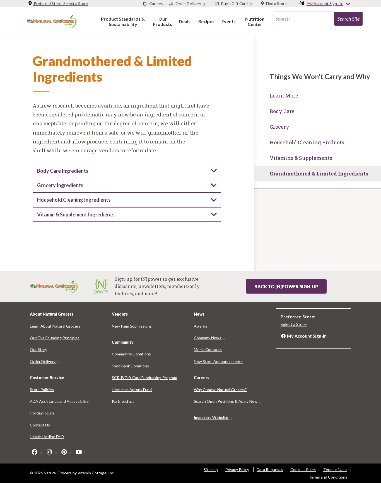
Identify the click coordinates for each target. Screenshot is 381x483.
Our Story (38, 349)
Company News (208, 337)
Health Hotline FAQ (47, 436)
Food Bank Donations (130, 366)
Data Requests (270, 469)
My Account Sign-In (325, 3)
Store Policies (42, 389)
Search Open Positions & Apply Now (226, 401)
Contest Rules (303, 469)
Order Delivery (43, 361)
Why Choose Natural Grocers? (220, 389)
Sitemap (211, 469)
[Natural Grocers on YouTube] (81, 452)
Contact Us (40, 425)
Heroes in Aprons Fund (132, 389)
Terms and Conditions (328, 477)
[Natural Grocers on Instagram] (52, 452)
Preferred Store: (60, 3)
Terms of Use (335, 469)
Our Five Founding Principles (54, 337)
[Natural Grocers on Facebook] (37, 452)
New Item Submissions (132, 326)
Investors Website (211, 417)
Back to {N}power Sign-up (286, 286)
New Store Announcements (218, 361)
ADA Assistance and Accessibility (59, 401)
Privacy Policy (237, 469)
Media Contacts (208, 349)
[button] (123, 21)
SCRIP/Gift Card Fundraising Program (144, 377)
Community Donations (131, 354)
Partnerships (123, 401)
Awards (200, 326)
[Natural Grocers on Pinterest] (66, 452)
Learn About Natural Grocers (55, 326)
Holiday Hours (42, 413)
